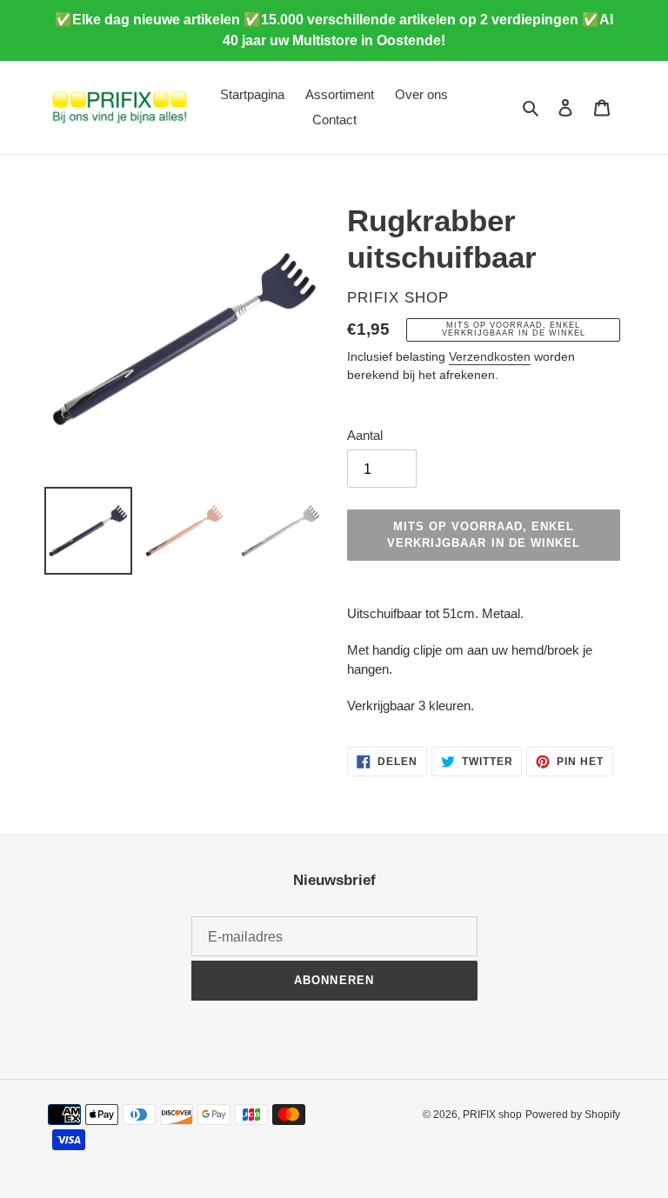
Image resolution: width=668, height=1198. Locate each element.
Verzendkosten (490, 356)
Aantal (365, 435)
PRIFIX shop (492, 1114)
